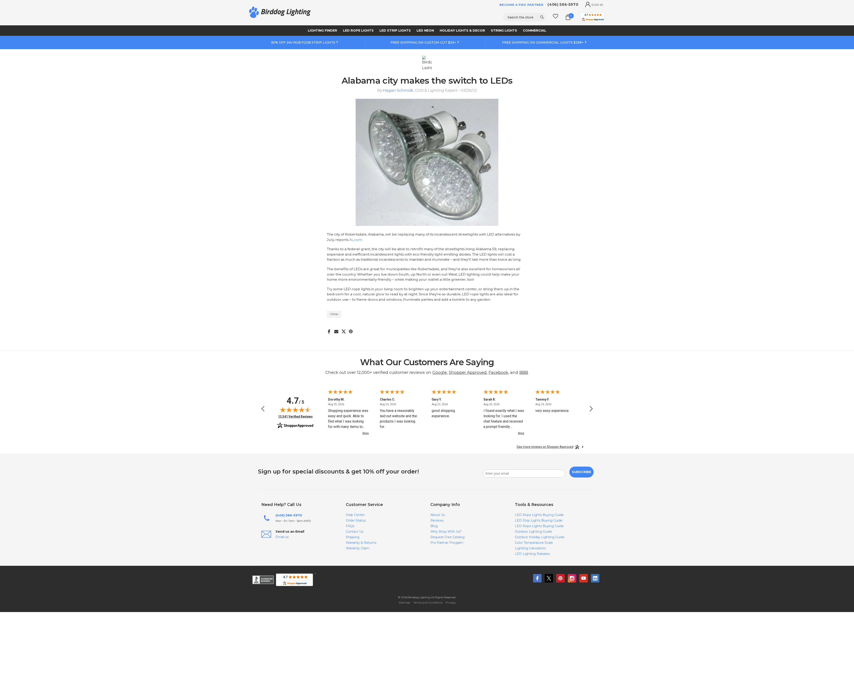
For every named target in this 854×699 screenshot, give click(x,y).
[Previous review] (263, 409)
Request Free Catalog (447, 537)
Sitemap (404, 602)
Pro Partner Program (446, 543)
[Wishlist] (555, 17)
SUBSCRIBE (581, 472)
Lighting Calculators (530, 548)
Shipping (352, 537)
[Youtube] (583, 578)
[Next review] (591, 409)
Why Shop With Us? (446, 532)
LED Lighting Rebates (532, 554)
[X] (344, 330)
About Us (437, 515)
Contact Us (354, 532)
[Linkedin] (595, 578)
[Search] (542, 17)
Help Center (355, 515)
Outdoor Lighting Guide (533, 532)
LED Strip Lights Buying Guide (538, 520)
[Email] (336, 330)
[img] (295, 410)
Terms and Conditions (428, 602)
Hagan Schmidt (398, 90)
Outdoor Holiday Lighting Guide (539, 537)
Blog (434, 526)
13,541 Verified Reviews (295, 416)
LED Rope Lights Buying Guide (539, 515)
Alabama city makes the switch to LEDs (427, 80)
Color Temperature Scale (534, 543)
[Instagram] (572, 578)
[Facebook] (329, 330)
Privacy (451, 602)
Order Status (356, 520)
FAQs (350, 526)
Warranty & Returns (361, 543)
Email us (282, 537)
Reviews (436, 520)
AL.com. (356, 240)
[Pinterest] (351, 330)
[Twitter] (549, 578)
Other (334, 314)
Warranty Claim (357, 548)
